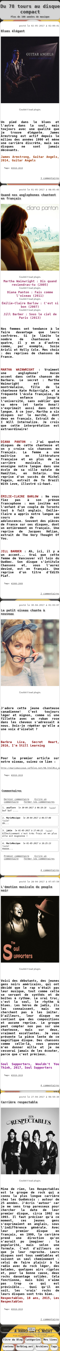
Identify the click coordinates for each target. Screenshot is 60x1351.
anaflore (11, 808)
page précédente (14, 1329)
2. (4, 818)
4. (4, 843)
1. (4, 807)
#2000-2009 (17, 583)
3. (4, 830)
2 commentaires (49, 593)
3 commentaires (49, 178)
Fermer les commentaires (39, 802)
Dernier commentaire (16, 799)
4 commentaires (49, 870)
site (52, 808)
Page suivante (48, 1329)
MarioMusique (13, 818)
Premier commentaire (16, 856)
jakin (9, 830)
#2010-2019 (17, 168)
